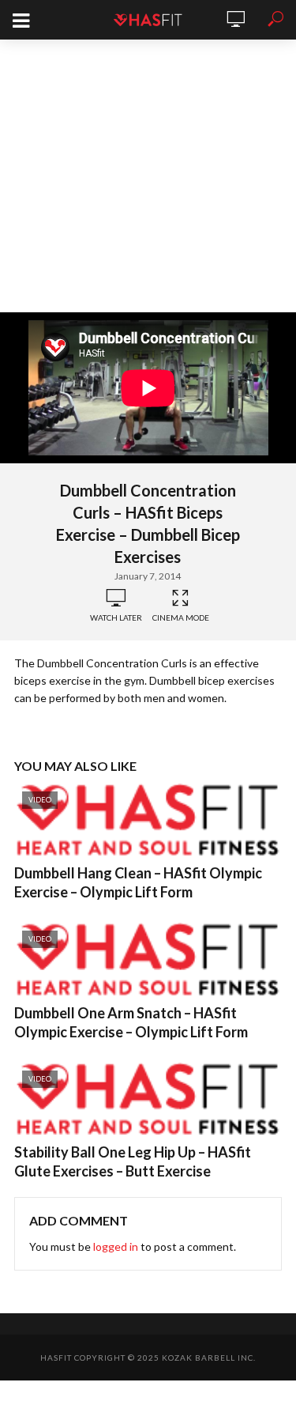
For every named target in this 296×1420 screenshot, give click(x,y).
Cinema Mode (180, 617)
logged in (115, 1246)
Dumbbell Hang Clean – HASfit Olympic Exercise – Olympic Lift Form (138, 882)
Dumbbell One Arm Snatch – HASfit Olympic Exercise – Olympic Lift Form (131, 1022)
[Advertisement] (148, 175)
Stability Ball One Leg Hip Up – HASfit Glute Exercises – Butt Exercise (132, 1161)
